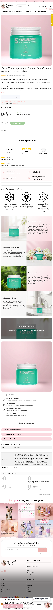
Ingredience (29, 593)
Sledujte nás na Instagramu (31, 500)
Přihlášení (3, 585)
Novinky (28, 589)
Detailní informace (5, 92)
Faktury (2, 587)
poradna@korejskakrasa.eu (45, 1)
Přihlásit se (42, 550)
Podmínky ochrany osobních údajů (33, 574)
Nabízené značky (30, 583)
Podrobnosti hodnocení (19, 75)
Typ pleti (28, 587)
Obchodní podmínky (30, 572)
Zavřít (14, 129)
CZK (42, 6)
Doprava (28, 564)
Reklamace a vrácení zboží (32, 566)
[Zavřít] (49, 598)
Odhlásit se (3, 591)
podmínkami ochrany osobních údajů (33, 553)
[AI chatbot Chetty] (47, 605)
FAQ (27, 568)
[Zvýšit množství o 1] (7, 123)
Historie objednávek (5, 589)
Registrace (3, 583)
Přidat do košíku (16, 123)
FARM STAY (17, 447)
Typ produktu (29, 585)
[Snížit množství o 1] (2, 123)
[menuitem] (7, 11)
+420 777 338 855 (11, 1)
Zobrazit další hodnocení (45, 494)
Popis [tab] (4, 184)
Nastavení (39, 604)
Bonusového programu (14, 97)
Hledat (28, 6)
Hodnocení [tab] (13, 184)
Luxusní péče (29, 591)
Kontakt (28, 570)
